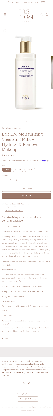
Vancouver (22, 407)
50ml (6, 170)
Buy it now (26, 196)
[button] (5, 14)
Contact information (27, 410)
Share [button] (6, 338)
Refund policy (32, 407)
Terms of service (45, 407)
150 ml (18, 170)
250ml (30, 170)
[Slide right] (32, 122)
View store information (14, 211)
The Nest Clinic (13, 407)
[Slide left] (21, 122)
